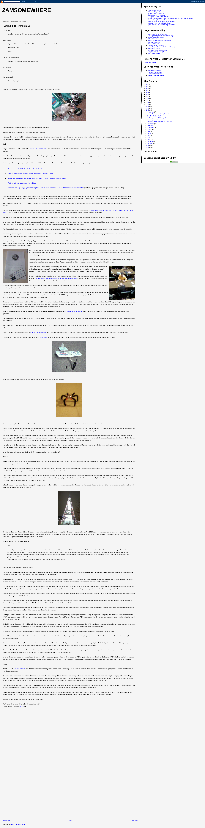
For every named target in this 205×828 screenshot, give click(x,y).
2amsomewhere (26, 10)
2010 (147, 106)
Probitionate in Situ (154, 48)
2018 (147, 92)
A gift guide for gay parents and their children (22, 183)
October (150, 125)
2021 (147, 88)
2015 (147, 96)
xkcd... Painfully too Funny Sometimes (159, 114)
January (150, 143)
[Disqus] (70, 736)
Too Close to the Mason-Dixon (157, 50)
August (150, 129)
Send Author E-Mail (150, 62)
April (149, 137)
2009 (147, 108)
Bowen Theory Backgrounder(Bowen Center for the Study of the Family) (161, 20)
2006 (147, 147)
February (150, 141)
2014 (147, 98)
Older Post (134, 820)
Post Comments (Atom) (18, 824)
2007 (147, 145)
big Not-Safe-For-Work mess (38, 149)
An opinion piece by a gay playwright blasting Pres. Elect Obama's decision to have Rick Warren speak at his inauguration (46, 188)
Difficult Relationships (154, 39)
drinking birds (44, 337)
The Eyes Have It (153, 44)
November (151, 124)
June (149, 133)
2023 (147, 85)
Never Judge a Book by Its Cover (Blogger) (161, 47)
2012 (147, 102)
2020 (147, 90)
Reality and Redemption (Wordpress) (159, 40)
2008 (147, 110)
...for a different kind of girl (156, 45)
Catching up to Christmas (17, 26)
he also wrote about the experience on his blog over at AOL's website (57, 278)
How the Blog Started (154, 10)
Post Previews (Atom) (155, 72)
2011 (147, 104)
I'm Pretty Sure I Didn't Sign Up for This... (160, 118)
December (151, 112)
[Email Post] (25, 706)
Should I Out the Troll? (154, 116)
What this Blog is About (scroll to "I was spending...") (157, 12)
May (149, 135)
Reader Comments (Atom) (156, 75)
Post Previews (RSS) (154, 70)
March (150, 139)
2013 (147, 100)
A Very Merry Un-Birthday (156, 37)
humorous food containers (38, 332)
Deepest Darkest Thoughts (156, 52)
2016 (147, 94)
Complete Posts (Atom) (155, 74)
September (151, 127)
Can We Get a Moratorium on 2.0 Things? (160, 122)
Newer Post (6, 820)
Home (70, 820)
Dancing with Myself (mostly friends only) (161, 36)
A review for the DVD (26, 169)
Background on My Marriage (156, 15)
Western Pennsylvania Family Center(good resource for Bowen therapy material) (161, 24)
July (149, 131)
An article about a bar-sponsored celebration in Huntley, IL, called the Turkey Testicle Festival (37, 178)
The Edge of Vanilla (154, 53)
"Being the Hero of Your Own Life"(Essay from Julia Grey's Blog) (170, 17)
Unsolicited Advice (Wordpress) (157, 34)
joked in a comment (19, 669)
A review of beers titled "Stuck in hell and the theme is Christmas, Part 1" (30, 173)
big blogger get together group (73, 311)
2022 (147, 87)
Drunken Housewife (154, 42)
